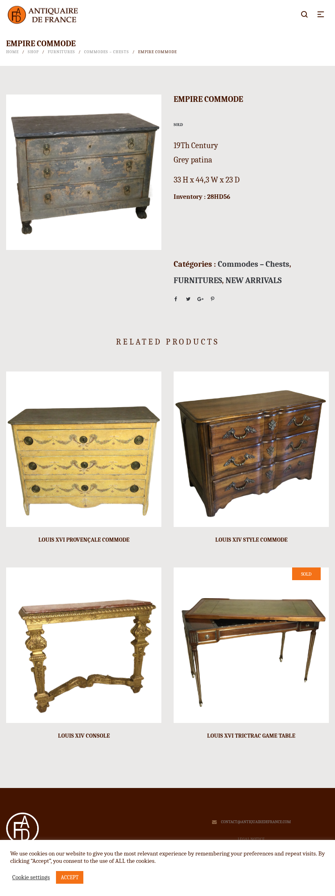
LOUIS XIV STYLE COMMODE (251, 539)
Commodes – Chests (106, 52)
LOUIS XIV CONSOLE (84, 735)
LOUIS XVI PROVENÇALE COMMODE (84, 539)
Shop (33, 52)
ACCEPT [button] (69, 877)
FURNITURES (61, 52)
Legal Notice (251, 839)
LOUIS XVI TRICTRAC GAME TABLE (251, 735)
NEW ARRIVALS (253, 280)
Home (12, 52)
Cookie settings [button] (31, 877)
